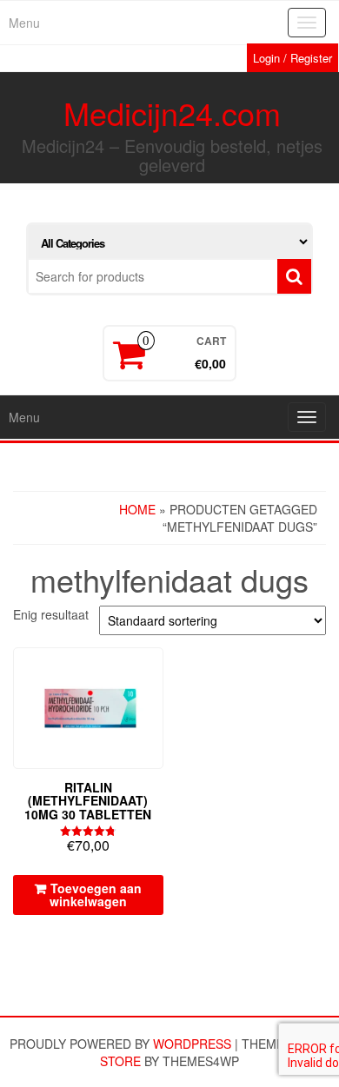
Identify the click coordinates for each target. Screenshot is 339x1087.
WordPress (192, 1043)
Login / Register (292, 58)
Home (137, 509)
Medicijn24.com (172, 112)
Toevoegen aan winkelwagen (96, 894)
